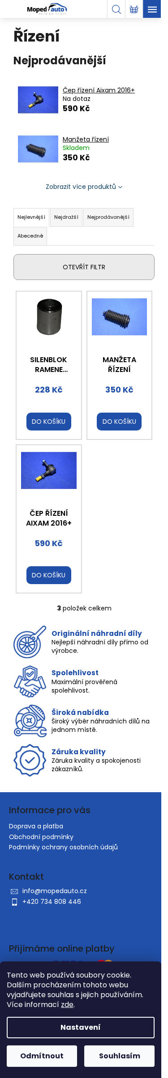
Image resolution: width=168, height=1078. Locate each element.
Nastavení (80, 1027)
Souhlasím (119, 1056)
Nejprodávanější (108, 217)
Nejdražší (66, 217)
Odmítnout (42, 1056)
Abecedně (30, 235)
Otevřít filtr (84, 267)
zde (67, 1004)
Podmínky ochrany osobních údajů (63, 847)
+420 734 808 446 (51, 901)
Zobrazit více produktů (81, 186)
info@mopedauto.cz (54, 890)
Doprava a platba (36, 826)
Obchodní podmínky (41, 836)
